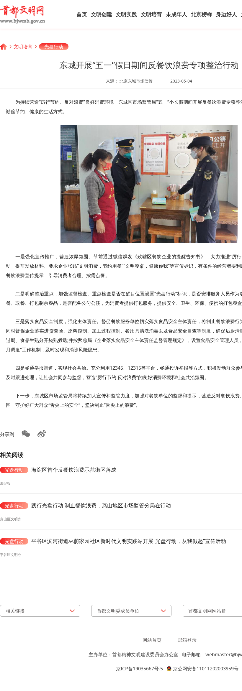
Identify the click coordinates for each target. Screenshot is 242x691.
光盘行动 (53, 46)
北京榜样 (201, 14)
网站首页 (152, 640)
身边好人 (226, 14)
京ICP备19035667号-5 (139, 668)
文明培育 (151, 14)
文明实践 (126, 14)
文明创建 (101, 14)
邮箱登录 (187, 640)
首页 (81, 14)
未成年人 (176, 14)
